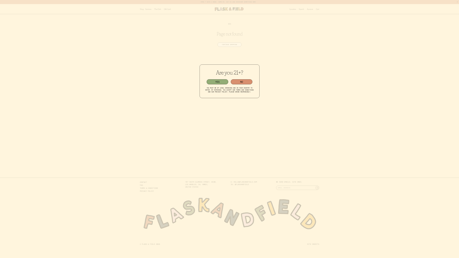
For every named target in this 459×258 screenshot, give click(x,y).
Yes (217, 81)
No (241, 81)
